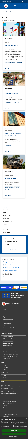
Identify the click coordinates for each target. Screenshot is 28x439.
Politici (4, 325)
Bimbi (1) (5, 212)
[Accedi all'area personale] (22, 1)
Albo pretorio (6, 416)
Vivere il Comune (10, 12)
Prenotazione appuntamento (9, 401)
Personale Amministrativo (9, 328)
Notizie (4, 365)
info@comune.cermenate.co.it (11, 393)
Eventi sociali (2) (7, 218)
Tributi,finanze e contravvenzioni (10, 354)
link (1, 427)
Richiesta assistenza (8, 408)
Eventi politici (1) (7, 215)
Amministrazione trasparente (10, 414)
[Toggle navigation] (3, 6)
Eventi (4, 378)
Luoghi (4, 375)
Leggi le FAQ (6, 405)
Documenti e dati (7, 330)
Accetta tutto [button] (14, 430)
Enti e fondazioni (7, 323)
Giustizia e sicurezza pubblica (10, 352)
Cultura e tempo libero (8, 339)
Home (3, 12)
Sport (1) (5, 227)
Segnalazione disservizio (8, 403)
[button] (14, 436)
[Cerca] (25, 6)
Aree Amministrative (8, 319)
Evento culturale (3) (7, 221)
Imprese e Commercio (8, 341)
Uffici (4, 321)
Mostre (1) (5, 224)
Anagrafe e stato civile (8, 336)
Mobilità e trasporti (7, 345)
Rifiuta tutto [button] (14, 434)
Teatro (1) (5, 230)
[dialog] (14, 428)
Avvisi (4, 369)
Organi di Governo (7, 317)
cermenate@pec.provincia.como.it (11, 392)
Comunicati (5, 367)
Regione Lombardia (6, 1)
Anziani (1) (5, 210)
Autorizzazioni (6, 358)
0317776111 (12, 395)
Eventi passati (6, 232)
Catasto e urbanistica (8, 343)
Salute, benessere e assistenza (10, 356)
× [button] (26, 418)
